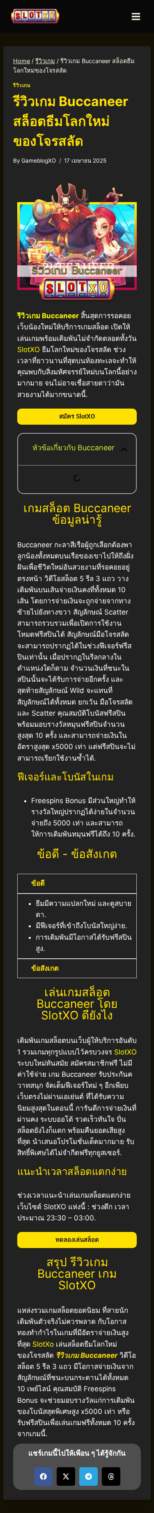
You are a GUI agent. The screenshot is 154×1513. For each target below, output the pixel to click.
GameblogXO (38, 160)
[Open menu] (135, 16)
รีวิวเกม (22, 85)
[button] (124, 449)
